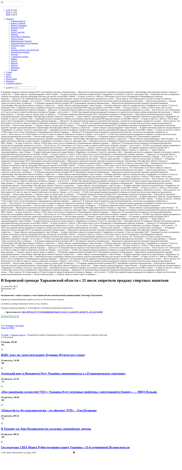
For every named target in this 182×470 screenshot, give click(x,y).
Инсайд (14, 70)
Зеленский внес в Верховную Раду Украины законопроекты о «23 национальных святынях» (63, 373)
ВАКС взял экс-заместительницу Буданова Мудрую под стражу (43, 355)
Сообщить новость (14, 83)
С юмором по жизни (19, 57)
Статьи (9, 72)
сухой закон (19, 326)
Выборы (14, 34)
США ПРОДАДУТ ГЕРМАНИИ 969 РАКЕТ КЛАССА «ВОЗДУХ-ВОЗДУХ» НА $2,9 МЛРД (62, 312)
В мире (14, 30)
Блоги (8, 74)
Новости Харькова (19, 25)
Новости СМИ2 (7, 328)
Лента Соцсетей (18, 32)
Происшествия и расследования (24, 43)
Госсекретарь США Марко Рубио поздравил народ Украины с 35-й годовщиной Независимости (65, 447)
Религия (14, 54)
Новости (10, 19)
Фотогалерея (11, 79)
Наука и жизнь (17, 39)
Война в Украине (18, 23)
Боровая (9, 326)
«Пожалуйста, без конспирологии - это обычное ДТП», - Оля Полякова (49, 410)
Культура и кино (18, 45)
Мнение (14, 63)
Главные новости (18, 21)
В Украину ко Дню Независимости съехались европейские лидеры (46, 428)
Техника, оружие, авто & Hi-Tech (25, 50)
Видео (8, 77)
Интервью (15, 68)
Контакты (10, 81)
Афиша (14, 59)
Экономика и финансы (20, 37)
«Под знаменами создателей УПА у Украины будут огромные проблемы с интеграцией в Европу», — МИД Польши (79, 391)
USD (8, 10)
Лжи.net (14, 65)
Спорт (13, 48)
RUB (8, 15)
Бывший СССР (17, 28)
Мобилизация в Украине (21, 41)
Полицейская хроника (20, 52)
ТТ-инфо (27, 452)
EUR (8, 12)
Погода (14, 61)
